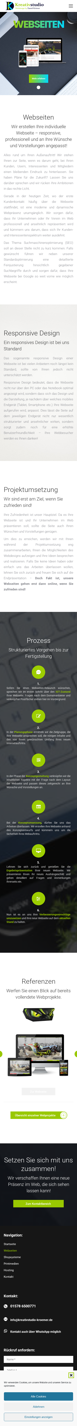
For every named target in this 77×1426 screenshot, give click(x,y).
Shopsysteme (12, 1257)
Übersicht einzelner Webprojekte (35, 1115)
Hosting (9, 1270)
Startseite (10, 1244)
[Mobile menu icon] (70, 6)
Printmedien (11, 1263)
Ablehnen (38, 1406)
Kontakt (8, 1276)
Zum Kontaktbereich (38, 1203)
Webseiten (10, 1250)
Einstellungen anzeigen (38, 1417)
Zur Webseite (38, 1091)
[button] (71, 1375)
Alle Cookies (38, 1396)
